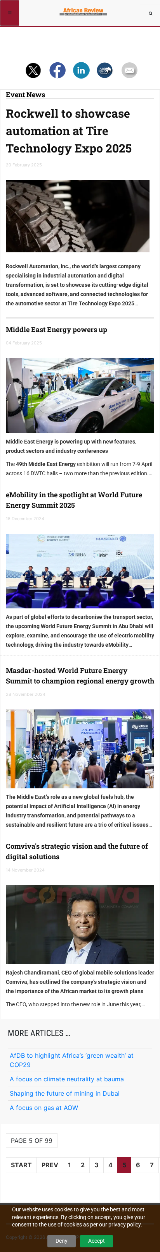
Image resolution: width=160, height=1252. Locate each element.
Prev (50, 1165)
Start (21, 1165)
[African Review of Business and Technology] (84, 9)
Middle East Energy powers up (56, 329)
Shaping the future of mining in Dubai (65, 1093)
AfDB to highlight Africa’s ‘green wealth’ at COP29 (72, 1060)
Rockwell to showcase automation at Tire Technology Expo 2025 (69, 131)
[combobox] (150, 13)
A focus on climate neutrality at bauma (67, 1079)
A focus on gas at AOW (44, 1108)
